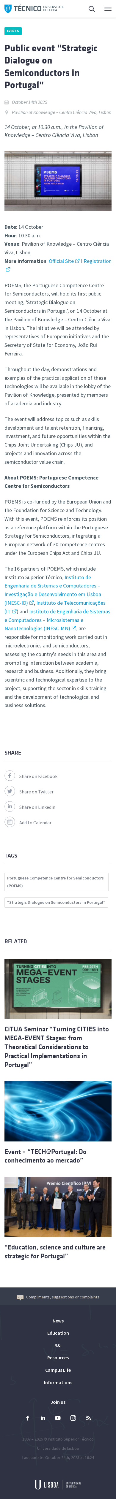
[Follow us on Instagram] (73, 1419)
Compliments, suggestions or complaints (62, 1297)
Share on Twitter (36, 792)
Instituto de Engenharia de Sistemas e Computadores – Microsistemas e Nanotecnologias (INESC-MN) (57, 620)
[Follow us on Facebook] (28, 1419)
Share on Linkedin (37, 807)
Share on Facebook (38, 776)
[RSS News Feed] (88, 1419)
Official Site (61, 261)
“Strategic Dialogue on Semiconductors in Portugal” (56, 902)
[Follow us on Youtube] (58, 1419)
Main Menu (104, 9)
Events (13, 31)
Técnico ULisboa (34, 8)
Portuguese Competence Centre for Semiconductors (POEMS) (55, 881)
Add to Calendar (35, 822)
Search (88, 9)
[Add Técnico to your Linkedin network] (43, 1419)
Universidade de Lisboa (58, 1448)
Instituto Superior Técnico (71, 1439)
